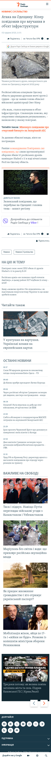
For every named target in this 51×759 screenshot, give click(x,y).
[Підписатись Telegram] (42, 724)
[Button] (13, 39)
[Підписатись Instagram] (29, 724)
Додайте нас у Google (12, 755)
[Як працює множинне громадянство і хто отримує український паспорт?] (25, 575)
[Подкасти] (37, 755)
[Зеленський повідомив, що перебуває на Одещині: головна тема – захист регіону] (26, 182)
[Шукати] (46, 755)
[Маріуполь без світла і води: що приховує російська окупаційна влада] (25, 533)
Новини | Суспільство (14, 12)
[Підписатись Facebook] (4, 724)
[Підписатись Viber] (35, 724)
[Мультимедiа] (28, 755)
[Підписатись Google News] (10, 724)
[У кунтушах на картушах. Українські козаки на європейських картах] (25, 323)
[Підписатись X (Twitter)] (16, 724)
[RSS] (4, 730)
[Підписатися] (16, 730)
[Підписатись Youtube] (23, 724)
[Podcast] (10, 730)
